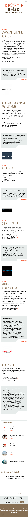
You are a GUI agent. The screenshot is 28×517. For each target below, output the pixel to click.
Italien (12, 254)
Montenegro (14, 329)
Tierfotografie (16, 138)
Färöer (6, 193)
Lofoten (23, 74)
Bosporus (9, 322)
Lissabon (5, 195)
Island (11, 74)
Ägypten (10, 393)
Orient (4, 332)
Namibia (19, 402)
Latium (21, 254)
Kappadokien (16, 399)
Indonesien (6, 399)
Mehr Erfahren (24, 79)
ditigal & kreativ (14, 73)
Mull (19, 329)
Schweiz (11, 335)
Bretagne (14, 322)
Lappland (14, 328)
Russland (14, 405)
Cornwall (6, 73)
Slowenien (16, 406)
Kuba (4, 328)
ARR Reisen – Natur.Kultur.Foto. (10, 286)
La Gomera (22, 193)
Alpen (9, 321)
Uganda (22, 408)
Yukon (4, 257)
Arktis (4, 394)
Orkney (9, 332)
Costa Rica (5, 324)
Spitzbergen (6, 408)
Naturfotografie (7, 136)
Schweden (5, 335)
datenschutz (13, 498)
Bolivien (22, 394)
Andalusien (15, 321)
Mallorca (17, 142)
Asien (9, 253)
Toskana (10, 337)
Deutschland (7, 140)
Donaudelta (12, 324)
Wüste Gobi (8, 409)
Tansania (19, 255)
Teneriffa (19, 196)
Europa (14, 140)
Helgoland (19, 140)
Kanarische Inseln (13, 193)
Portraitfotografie (16, 136)
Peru (19, 404)
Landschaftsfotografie (19, 70)
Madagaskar (16, 401)
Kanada (17, 254)
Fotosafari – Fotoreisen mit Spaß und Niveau (14, 104)
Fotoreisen (9, 70)
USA (23, 255)
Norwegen (5, 75)
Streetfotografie (7, 138)
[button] (2, 514)
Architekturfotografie (12, 247)
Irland (4, 142)
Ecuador (5, 397)
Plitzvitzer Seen (7, 405)
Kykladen (8, 328)
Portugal (21, 195)
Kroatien (5, 401)
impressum (21, 498)
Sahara (19, 405)
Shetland (19, 335)
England (21, 73)
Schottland (12, 75)
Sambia (5, 406)
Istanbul (12, 326)
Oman (20, 331)
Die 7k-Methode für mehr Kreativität (14, 476)
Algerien (15, 393)
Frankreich (5, 325)
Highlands (19, 325)
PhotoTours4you (8, 168)
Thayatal (5, 337)
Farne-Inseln (20, 397)
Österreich (14, 332)
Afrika (6, 253)
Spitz (16, 336)
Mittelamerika (6, 329)
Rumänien (12, 333)
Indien (4, 254)
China (9, 395)
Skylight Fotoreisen (10, 223)
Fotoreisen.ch (8, 365)
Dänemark (20, 395)
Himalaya (18, 253)
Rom (15, 255)
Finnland (5, 398)
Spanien (15, 143)
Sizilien (5, 336)
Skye (8, 336)
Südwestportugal (12, 196)
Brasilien (5, 395)
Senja (15, 335)
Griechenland (12, 325)
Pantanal (15, 404)
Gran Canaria (6, 74)
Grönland (16, 398)
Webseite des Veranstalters (9, 60)
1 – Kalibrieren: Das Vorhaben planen (14, 478)
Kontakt (6, 498)
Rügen (10, 143)
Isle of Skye (17, 74)
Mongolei (13, 402)
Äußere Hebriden (14, 394)
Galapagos (11, 398)
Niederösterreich (7, 331)
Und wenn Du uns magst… (12, 502)
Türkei (15, 337)
